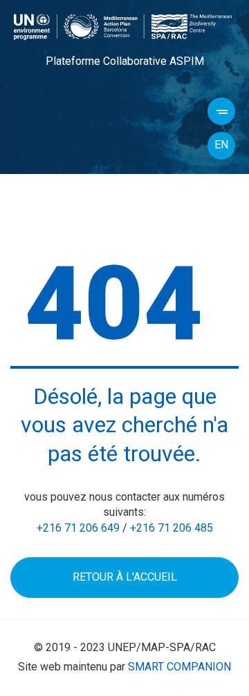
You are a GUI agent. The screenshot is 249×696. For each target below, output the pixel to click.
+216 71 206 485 (171, 527)
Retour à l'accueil (125, 576)
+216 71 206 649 (78, 527)
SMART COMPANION (179, 666)
